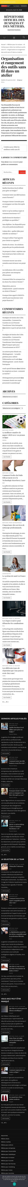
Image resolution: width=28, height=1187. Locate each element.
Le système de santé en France (14, 576)
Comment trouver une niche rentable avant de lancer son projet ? (14, 263)
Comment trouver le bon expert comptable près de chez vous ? (17, 900)
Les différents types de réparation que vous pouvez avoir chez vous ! (12, 670)
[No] (26, 1181)
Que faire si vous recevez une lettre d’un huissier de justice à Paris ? (17, 968)
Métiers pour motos (6, 1170)
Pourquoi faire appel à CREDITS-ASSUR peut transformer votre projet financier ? (13, 297)
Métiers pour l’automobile (8, 1151)
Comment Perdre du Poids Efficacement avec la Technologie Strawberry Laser (13, 477)
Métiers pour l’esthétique (8, 1154)
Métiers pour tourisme (7, 1173)
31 (6, 702)
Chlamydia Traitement (16, 866)
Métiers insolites (6, 1142)
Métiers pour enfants (7, 1145)
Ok (14, 1184)
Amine (2, 82)
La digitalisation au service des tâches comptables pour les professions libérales (17, 934)
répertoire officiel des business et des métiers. (14, 21)
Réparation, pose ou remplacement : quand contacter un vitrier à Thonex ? (13, 288)
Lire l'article (6, 457)
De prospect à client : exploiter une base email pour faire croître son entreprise (13, 254)
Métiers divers (7, 430)
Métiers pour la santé (16, 788)
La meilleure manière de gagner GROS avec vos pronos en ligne (13, 435)
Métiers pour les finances (8, 1163)
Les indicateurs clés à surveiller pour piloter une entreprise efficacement (12, 272)
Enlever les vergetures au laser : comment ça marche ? (14, 371)
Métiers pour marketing (17, 1068)
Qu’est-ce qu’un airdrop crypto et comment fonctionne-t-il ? (16, 826)
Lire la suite (5, 753)
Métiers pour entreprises (12, 522)
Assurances (6, 573)
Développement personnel (11, 378)
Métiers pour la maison (11, 618)
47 (5, 855)
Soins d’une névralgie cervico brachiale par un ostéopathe (16, 1040)
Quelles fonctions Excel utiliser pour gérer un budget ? (16, 730)
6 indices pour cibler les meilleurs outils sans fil (12, 148)
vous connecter (14, 162)
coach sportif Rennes (9, 368)
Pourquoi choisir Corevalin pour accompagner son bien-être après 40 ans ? (13, 204)
